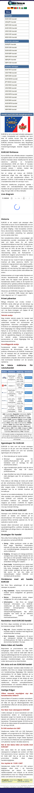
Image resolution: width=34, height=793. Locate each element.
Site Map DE (31, 785)
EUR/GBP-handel (11, 53)
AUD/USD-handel (11, 28)
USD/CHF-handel (11, 34)
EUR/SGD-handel (11, 97)
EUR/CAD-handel (11, 47)
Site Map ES (24, 785)
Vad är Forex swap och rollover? (9, 780)
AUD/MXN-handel (11, 79)
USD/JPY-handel (10, 22)
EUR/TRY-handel (10, 70)
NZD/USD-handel (11, 37)
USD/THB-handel (11, 73)
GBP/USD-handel (11, 25)
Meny (8, 12)
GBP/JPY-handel (10, 60)
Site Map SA (27, 787)
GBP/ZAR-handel (11, 76)
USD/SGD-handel (11, 91)
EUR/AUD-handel (11, 50)
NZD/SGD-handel (11, 106)
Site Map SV (13, 787)
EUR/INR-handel (10, 100)
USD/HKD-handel (11, 85)
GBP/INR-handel (10, 109)
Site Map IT (7, 787)
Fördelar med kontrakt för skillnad (24, 780)
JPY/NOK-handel (10, 82)
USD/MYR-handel (11, 94)
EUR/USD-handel (11, 19)
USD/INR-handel (10, 88)
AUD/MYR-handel (11, 103)
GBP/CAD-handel (11, 63)
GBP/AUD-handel (11, 57)
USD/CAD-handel (11, 31)
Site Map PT (20, 787)
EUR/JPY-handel (10, 44)
